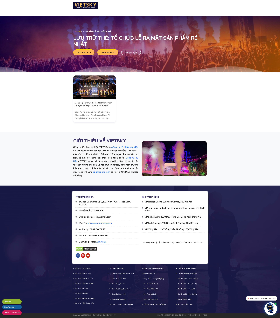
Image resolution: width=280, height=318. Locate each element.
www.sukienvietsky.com (100, 223)
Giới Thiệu (112, 5)
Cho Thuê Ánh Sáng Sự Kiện (188, 284)
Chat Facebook (9, 307)
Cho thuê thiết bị (146, 5)
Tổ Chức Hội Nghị (81, 293)
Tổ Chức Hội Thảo (81, 288)
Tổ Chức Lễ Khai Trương (84, 278)
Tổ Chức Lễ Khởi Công (83, 273)
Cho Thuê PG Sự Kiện (151, 289)
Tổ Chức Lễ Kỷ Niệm (116, 268)
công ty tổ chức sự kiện (124, 147)
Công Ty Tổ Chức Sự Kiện (84, 303)
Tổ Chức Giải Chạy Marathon (119, 289)
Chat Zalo (7, 302)
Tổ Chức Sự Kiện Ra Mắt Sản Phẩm (122, 274)
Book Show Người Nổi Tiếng (153, 268)
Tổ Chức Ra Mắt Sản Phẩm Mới (155, 304)
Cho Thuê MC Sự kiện (151, 284)
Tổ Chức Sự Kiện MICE (117, 294)
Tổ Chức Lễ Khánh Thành (84, 283)
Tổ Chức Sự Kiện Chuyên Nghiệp (121, 304)
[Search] (206, 5)
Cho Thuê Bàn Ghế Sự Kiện (187, 294)
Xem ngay (101, 241)
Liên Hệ (199, 5)
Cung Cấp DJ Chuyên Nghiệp (154, 279)
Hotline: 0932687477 (12, 313)
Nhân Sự (161, 5)
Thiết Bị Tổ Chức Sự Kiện (187, 268)
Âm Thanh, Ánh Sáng (185, 304)
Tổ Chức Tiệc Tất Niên (117, 279)
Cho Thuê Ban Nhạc (151, 299)
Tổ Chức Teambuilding (117, 299)
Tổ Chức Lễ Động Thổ (83, 268)
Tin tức (188, 5)
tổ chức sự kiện (101, 171)
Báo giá (172, 5)
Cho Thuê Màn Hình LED (186, 289)
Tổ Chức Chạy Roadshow (118, 284)
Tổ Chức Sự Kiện (126, 5)
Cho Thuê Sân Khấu (185, 299)
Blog (180, 5)
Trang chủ (77, 31)
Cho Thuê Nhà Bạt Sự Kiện (187, 274)
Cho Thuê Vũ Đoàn (150, 294)
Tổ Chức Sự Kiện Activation (85, 298)
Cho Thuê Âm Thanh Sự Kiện (188, 279)
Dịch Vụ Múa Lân (150, 274)
